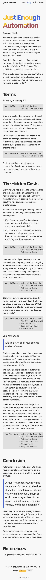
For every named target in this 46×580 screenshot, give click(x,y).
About (23, 2)
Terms (9, 94)
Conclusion (14, 460)
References (14, 548)
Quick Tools (38, 2)
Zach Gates (23, 577)
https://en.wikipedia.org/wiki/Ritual (23, 555)
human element (10, 301)
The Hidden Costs (20, 183)
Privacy (33, 567)
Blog (29, 2)
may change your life (12, 365)
